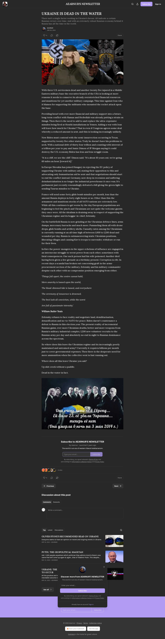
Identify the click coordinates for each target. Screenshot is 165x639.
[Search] (132, 4)
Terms (85, 623)
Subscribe (146, 4)
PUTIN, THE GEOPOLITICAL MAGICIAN (62, 552)
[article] (82, 541)
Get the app (93, 629)
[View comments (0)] (52, 35)
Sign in (158, 4)
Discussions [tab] (59, 530)
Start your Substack (76, 629)
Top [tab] (44, 530)
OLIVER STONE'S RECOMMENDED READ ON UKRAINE (70, 536)
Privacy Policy (99, 598)
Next (116, 486)
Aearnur (50, 28)
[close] (104, 567)
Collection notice (95, 623)
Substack (71, 634)
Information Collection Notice (82, 598)
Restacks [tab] (56, 502)
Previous (50, 486)
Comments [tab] (47, 502)
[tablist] (51, 502)
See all (46, 589)
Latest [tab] (50, 530)
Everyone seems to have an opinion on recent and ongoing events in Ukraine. (72, 539)
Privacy (79, 623)
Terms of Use (93, 596)
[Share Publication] (137, 4)
